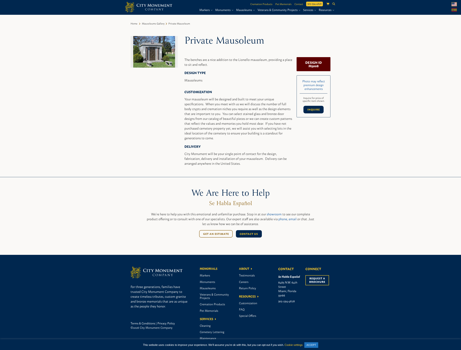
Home (134, 23)
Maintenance (208, 338)
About (244, 268)
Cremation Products (261, 4)
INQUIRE (313, 109)
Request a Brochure (317, 280)
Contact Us (249, 234)
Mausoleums (244, 9)
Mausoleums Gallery (153, 23)
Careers (243, 281)
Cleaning (205, 325)
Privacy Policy (166, 323)
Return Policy (247, 288)
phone (282, 218)
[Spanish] (454, 10)
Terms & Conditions (143, 323)
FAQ (242, 309)
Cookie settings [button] (294, 344)
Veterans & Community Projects (278, 9)
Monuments (223, 9)
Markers (204, 9)
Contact (298, 4)
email (293, 218)
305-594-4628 (314, 4)
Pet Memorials (283, 4)
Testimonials (247, 275)
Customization (248, 303)
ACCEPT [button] (311, 345)
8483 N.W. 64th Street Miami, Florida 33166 (287, 289)
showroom (274, 214)
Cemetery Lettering (212, 331)
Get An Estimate (216, 234)
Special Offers (247, 315)
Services (308, 9)
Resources (325, 9)
